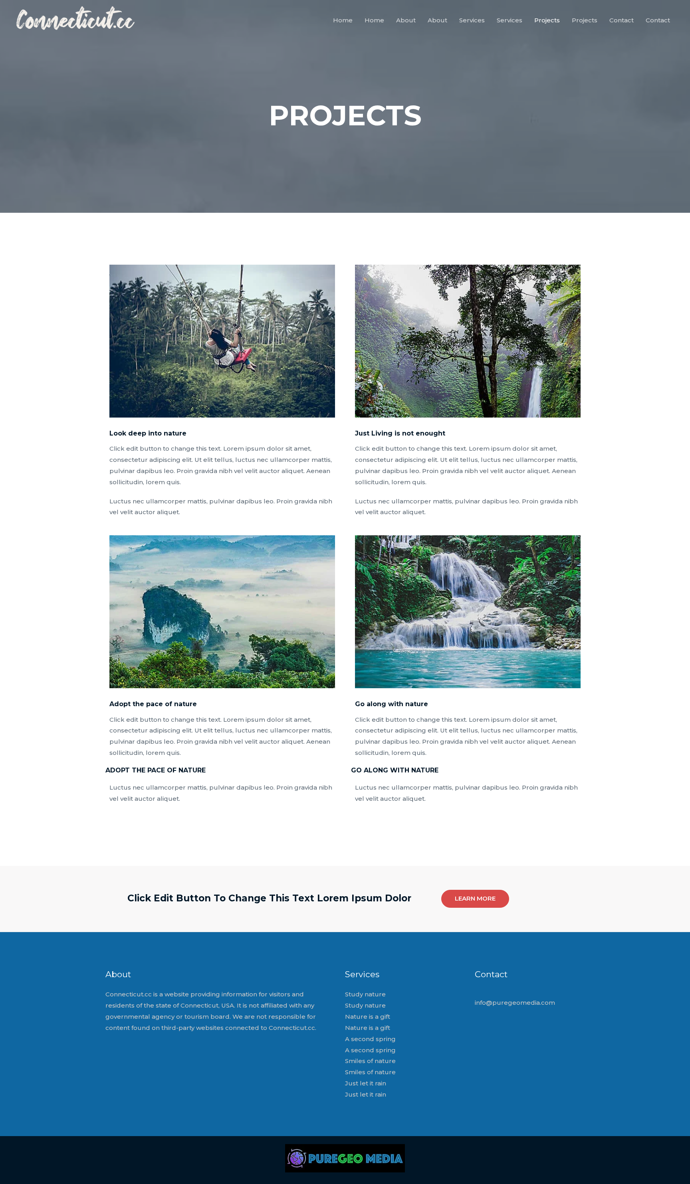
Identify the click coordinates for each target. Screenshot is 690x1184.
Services (472, 20)
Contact (621, 20)
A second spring (370, 1039)
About (406, 20)
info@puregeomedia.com (515, 1002)
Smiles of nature (370, 1061)
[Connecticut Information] (75, 20)
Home (343, 20)
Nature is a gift (367, 1016)
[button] (475, 899)
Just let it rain (365, 1083)
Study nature (365, 994)
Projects (547, 20)
